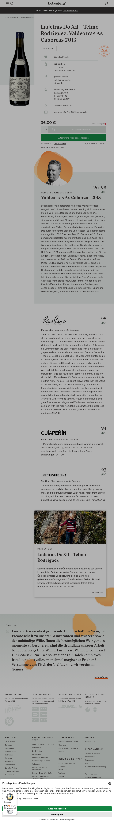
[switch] (10, 811)
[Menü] (15, 793)
